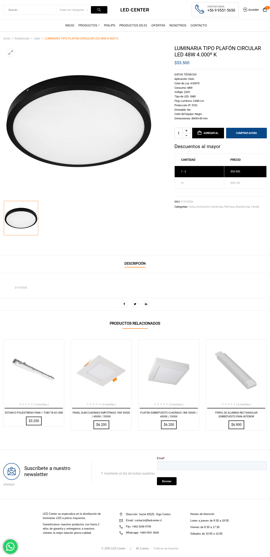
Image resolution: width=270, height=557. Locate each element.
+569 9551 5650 (149, 532)
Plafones (229, 206)
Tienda (255, 206)
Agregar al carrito (210, 135)
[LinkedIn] (146, 304)
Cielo (37, 38)
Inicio (6, 38)
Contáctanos (215, 6)
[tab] (135, 264)
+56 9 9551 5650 (221, 10)
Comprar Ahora (246, 133)
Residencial (22, 38)
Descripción (135, 263)
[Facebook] (124, 304)
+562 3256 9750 (141, 526)
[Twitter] (135, 304)
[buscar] (99, 10)
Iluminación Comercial (209, 206)
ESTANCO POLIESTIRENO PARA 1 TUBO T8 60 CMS (34, 412)
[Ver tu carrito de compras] (265, 9)
